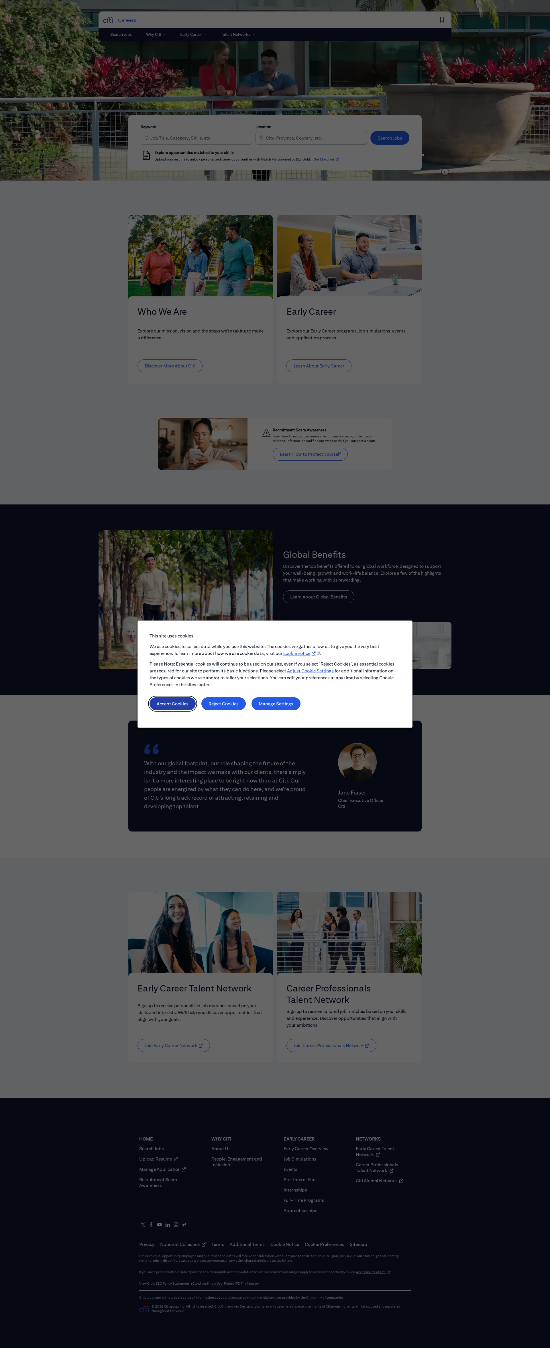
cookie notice (296, 653)
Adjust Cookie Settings (310, 670)
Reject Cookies (224, 703)
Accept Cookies (172, 703)
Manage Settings (276, 703)
